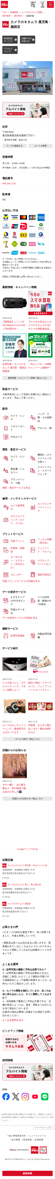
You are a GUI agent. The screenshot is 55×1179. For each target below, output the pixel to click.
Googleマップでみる (27, 849)
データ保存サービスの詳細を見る (20, 618)
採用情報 (27, 1139)
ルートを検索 (40, 146)
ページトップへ (45, 1127)
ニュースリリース (37, 1135)
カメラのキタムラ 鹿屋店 (19, 904)
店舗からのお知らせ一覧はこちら (27, 798)
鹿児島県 (6, 16)
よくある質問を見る (12, 1020)
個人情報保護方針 (17, 1135)
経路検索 (27, 1173)
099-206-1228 (9, 183)
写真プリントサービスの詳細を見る (21, 581)
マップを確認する (14, 146)
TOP (4, 12)
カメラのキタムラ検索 (32, 12)
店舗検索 (33, 2)
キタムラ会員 (42, 2)
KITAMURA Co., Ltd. (21, 1159)
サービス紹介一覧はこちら (27, 739)
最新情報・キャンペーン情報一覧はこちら (27, 378)
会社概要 (15, 1139)
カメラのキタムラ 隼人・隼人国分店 (24, 884)
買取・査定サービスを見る (16, 487)
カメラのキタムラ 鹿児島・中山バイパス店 (27, 865)
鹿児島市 (18, 16)
